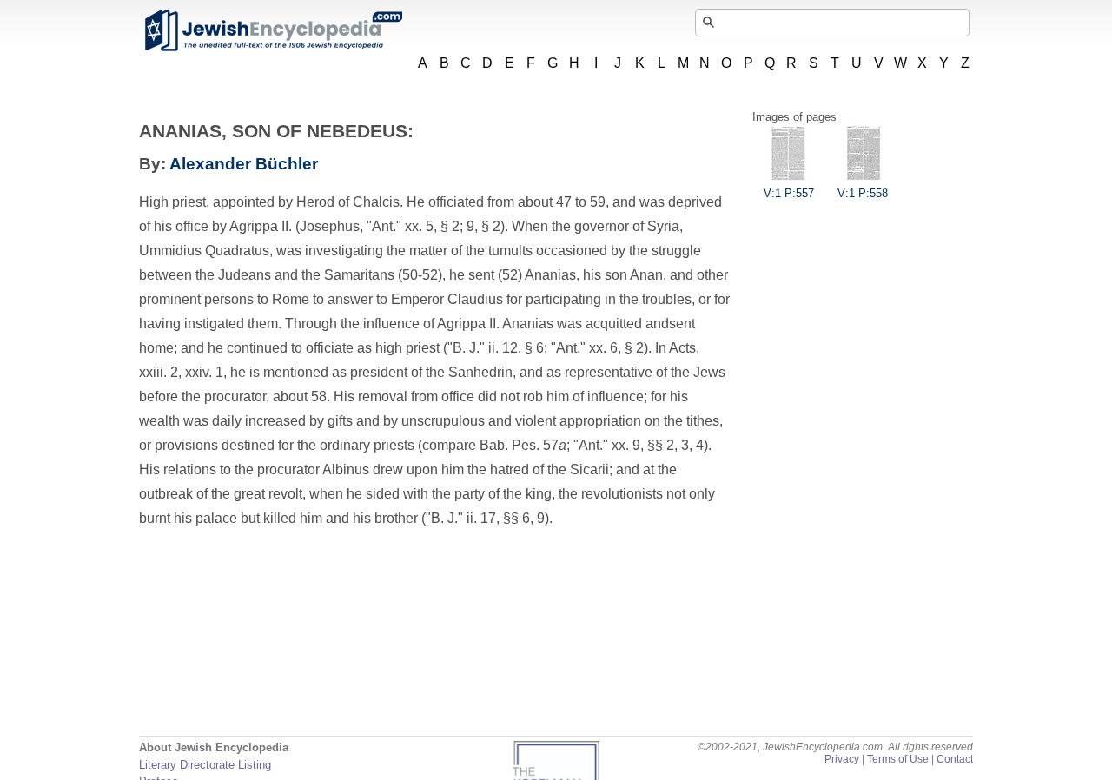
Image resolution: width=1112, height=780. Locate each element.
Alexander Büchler (243, 164)
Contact (955, 759)
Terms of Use (898, 759)
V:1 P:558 (862, 193)
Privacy (841, 759)
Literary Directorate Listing (205, 764)
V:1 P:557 (789, 193)
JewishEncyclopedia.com (272, 30)
